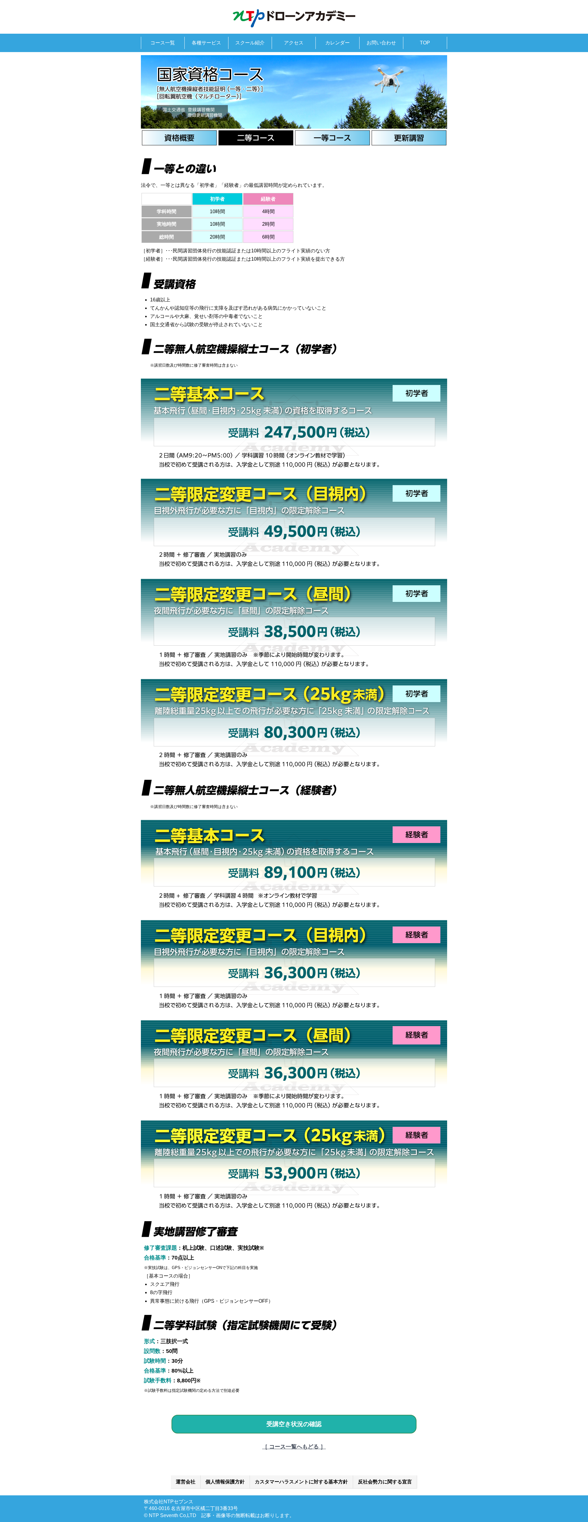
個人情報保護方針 (225, 1481)
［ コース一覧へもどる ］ (294, 1447)
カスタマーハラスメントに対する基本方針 (301, 1481)
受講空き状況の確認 (294, 1424)
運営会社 (185, 1481)
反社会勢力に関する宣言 (385, 1481)
